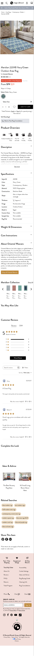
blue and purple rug (21, 522)
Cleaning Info (23, 582)
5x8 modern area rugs (8, 509)
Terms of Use (22, 610)
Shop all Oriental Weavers (9, 272)
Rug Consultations (24, 585)
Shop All (30, 282)
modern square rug (8, 518)
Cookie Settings (23, 571)
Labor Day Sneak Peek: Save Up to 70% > (17, 8)
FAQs (5, 578)
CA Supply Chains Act (24, 637)
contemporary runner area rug (11, 514)
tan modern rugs (20, 505)
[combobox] (25, 373)
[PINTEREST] (11, 615)
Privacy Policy (13, 610)
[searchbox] (10, 367)
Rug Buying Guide (24, 578)
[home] (17, 4)
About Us (6, 571)
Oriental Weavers (8, 74)
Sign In (19, 111)
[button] (31, 3)
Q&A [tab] (21, 325)
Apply (13, 111)
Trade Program (8, 585)
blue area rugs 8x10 (22, 518)
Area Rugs (8, 12)
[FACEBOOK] (8, 615)
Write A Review (18, 358)
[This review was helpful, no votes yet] (26, 401)
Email (26, 594)
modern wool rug (7, 522)
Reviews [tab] (13, 325)
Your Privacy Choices (18, 640)
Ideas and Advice (24, 575)
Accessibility (22, 567)
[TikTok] (20, 615)
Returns (6, 582)
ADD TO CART (25, 107)
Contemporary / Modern (18, 12)
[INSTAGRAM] (4, 615)
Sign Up (28, 605)
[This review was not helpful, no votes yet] (29, 401)
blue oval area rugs (7, 526)
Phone (6, 594)
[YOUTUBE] (15, 615)
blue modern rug (7, 505)
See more (17, 166)
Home (2, 12)
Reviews (6, 575)
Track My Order (8, 567)
